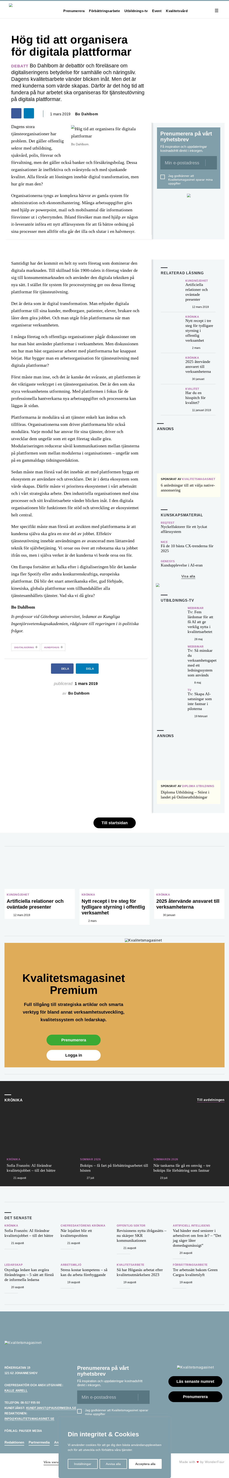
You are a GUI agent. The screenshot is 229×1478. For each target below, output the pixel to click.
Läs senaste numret (195, 1381)
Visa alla (188, 576)
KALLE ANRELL (16, 1390)
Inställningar (82, 1464)
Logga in (73, 1055)
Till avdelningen (211, 1100)
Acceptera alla (145, 1464)
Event (156, 11)
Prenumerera (74, 11)
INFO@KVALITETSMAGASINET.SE (29, 1418)
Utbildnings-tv (136, 11)
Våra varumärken (57, 1462)
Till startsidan (115, 823)
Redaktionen (14, 1442)
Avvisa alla (113, 1464)
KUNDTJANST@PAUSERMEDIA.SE (51, 1408)
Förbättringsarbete (104, 11)
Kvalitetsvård (177, 11)
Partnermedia (39, 1442)
